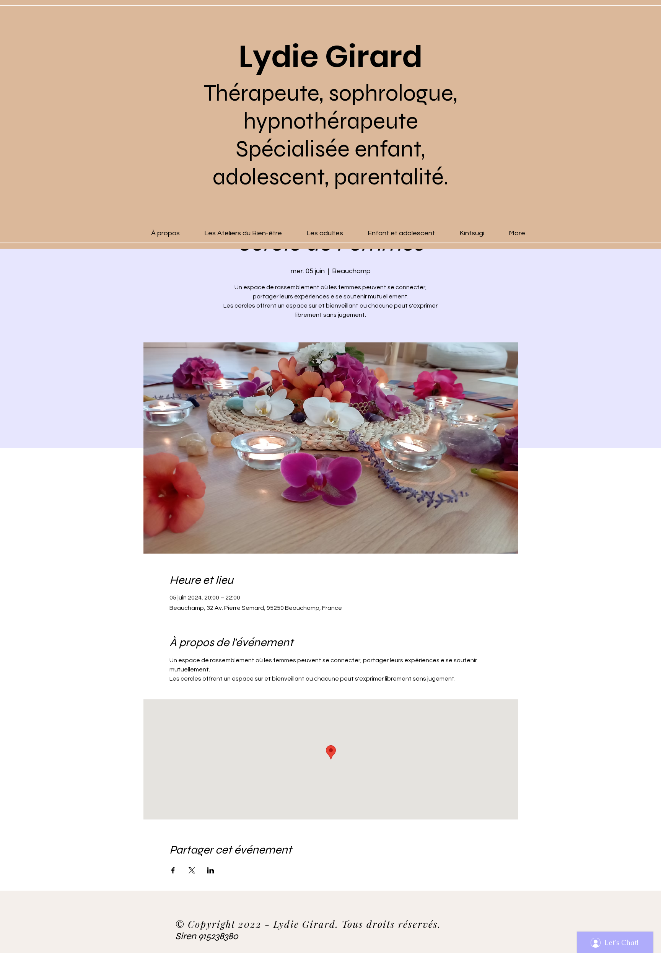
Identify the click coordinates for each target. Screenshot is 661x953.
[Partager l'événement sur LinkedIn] (210, 870)
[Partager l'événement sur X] (191, 870)
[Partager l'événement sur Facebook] (173, 870)
